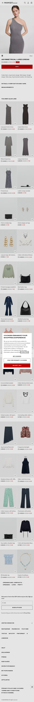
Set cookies (17, 356)
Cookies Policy (24, 352)
